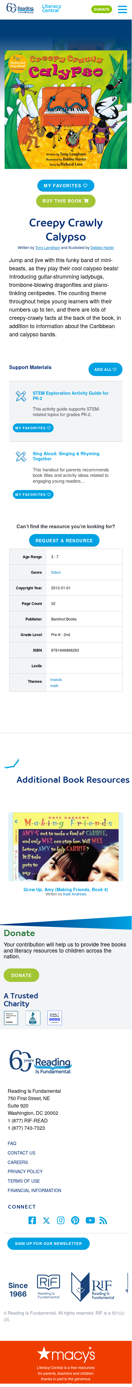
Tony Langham (47, 247)
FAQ (12, 1143)
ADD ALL (103, 369)
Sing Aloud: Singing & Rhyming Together (66, 456)
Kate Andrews (74, 893)
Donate (21, 975)
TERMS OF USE (27, 1181)
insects (56, 679)
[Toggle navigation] (122, 9)
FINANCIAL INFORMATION (34, 1190)
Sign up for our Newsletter (48, 1243)
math (54, 685)
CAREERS (18, 1162)
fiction (56, 572)
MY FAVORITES (63, 185)
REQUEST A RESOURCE (64, 540)
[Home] (24, 6)
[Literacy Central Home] (51, 6)
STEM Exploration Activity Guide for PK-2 (71, 395)
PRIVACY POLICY (25, 1171)
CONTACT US (23, 1153)
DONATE (101, 9)
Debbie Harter (102, 247)
